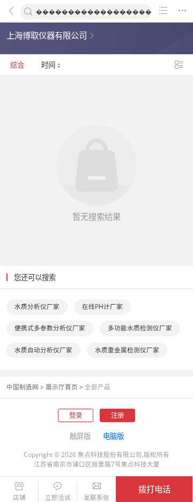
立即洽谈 (58, 497)
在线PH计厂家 (102, 306)
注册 (117, 415)
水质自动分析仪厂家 (43, 350)
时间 (49, 65)
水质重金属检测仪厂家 (127, 350)
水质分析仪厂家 (37, 306)
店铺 (19, 497)
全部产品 (97, 387)
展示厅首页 (62, 387)
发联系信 (96, 497)
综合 (17, 65)
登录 (75, 415)
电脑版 (113, 436)
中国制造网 (22, 387)
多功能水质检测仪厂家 (140, 328)
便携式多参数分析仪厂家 (49, 328)
